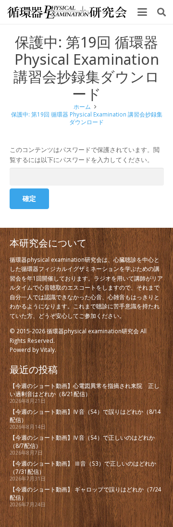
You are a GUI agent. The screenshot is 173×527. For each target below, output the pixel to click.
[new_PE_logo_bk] (67, 12)
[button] (142, 12)
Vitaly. (48, 349)
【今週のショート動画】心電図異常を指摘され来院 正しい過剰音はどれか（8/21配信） (85, 389)
